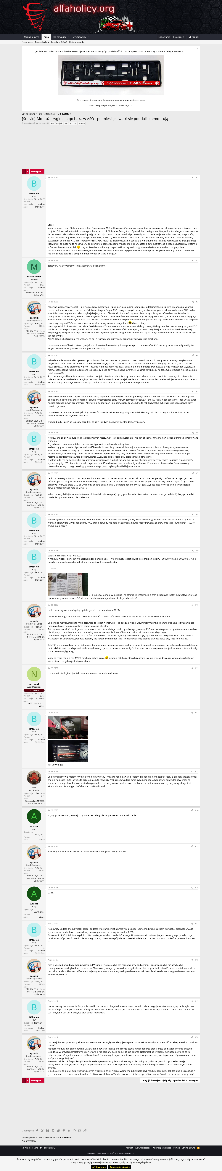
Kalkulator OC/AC (59, 42)
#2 (197, 260)
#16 (196, 887)
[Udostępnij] (193, 177)
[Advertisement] (111, 148)
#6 (197, 432)
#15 (196, 846)
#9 (197, 550)
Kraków (41, 204)
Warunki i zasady (142, 1147)
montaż (73, 123)
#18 (196, 960)
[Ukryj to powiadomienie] (197, 49)
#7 (197, 473)
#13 (196, 771)
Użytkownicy (79, 36)
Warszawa (40, 698)
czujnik (59, 123)
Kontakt (129, 1147)
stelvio (82, 123)
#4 (197, 355)
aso (52, 123)
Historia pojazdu (76, 42)
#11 (196, 668)
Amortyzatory (29, 1140)
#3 (197, 301)
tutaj (142, 99)
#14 (196, 810)
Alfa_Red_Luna (31, 1147)
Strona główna (31, 36)
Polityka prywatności (162, 1147)
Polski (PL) (51, 1147)
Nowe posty (27, 42)
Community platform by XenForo (111, 1153)
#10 (196, 605)
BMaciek (28, 123)
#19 (196, 1001)
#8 (197, 514)
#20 (196, 1037)
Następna (36, 171)
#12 (196, 712)
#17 (196, 923)
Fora (46, 36)
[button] (68, 37)
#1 (197, 177)
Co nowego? (59, 36)
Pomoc (176, 1147)
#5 (197, 391)
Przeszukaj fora (42, 42)
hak (66, 123)
